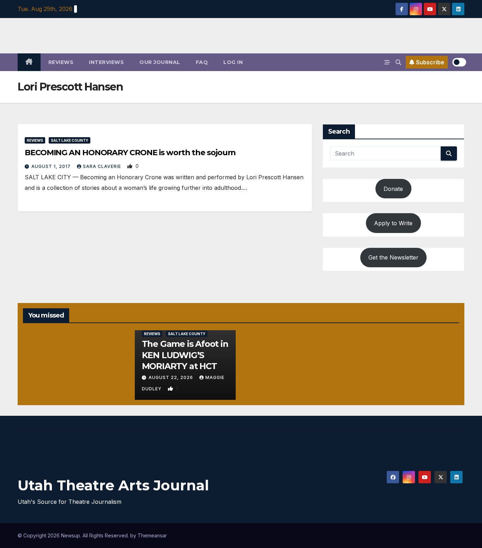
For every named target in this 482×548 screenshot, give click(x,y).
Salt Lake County (69, 140)
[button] (398, 62)
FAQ (202, 62)
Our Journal (159, 62)
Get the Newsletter (393, 257)
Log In (233, 62)
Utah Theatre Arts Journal (113, 485)
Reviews (61, 62)
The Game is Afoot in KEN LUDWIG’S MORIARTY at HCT (185, 355)
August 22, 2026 (171, 377)
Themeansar (152, 535)
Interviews (106, 62)
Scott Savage (263, 373)
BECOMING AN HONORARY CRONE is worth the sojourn (130, 152)
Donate (393, 188)
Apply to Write (393, 223)
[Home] (29, 62)
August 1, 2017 (51, 166)
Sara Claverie (102, 166)
